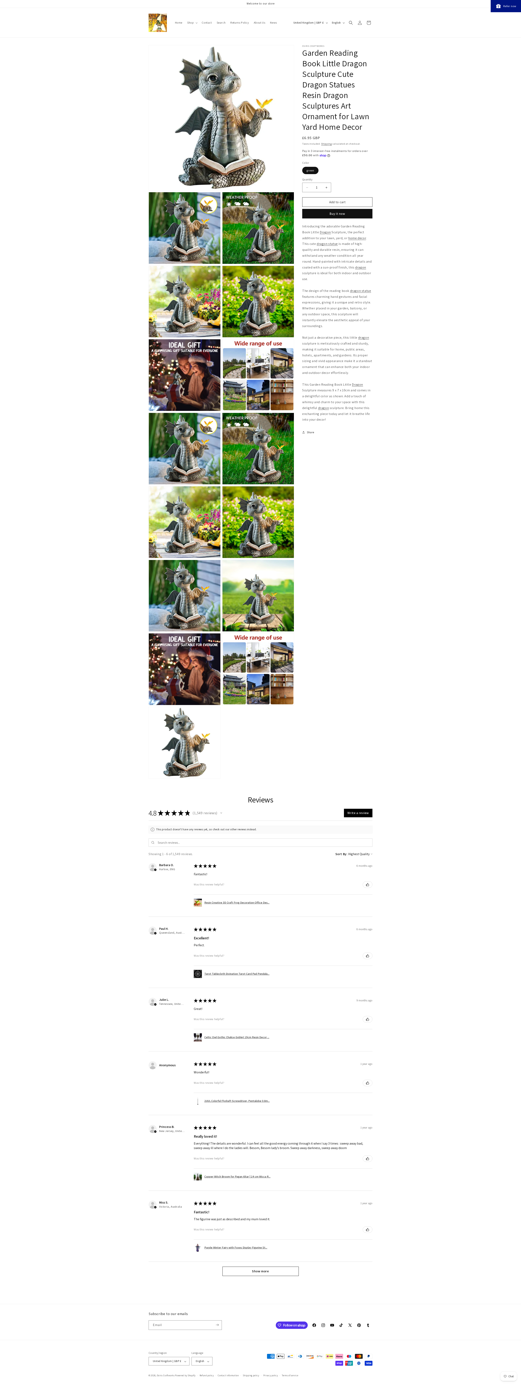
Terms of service (290, 1375)
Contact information (228, 1375)
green (310, 170)
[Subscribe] (217, 1325)
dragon (360, 267)
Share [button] (310, 432)
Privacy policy (270, 1375)
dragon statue (327, 244)
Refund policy (207, 1375)
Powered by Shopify (185, 1375)
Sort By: (341, 854)
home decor (357, 238)
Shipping (326, 143)
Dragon (325, 232)
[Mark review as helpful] (367, 884)
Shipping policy (251, 1375)
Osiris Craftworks (166, 1375)
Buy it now (337, 214)
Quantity (307, 179)
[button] (192, 22)
